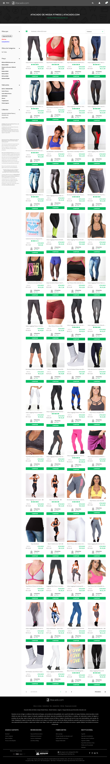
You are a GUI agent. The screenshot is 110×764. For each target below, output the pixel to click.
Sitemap (83, 747)
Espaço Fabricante (60, 740)
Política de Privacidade (87, 745)
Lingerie (60, 710)
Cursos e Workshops (36, 738)
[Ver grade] (27, 31)
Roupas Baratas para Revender (71, 710)
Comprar (35, 76)
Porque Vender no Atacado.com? (64, 736)
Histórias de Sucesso (36, 736)
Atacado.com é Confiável (87, 738)
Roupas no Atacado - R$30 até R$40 (9, 68)
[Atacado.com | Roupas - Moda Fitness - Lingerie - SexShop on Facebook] (90, 753)
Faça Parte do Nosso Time (87, 743)
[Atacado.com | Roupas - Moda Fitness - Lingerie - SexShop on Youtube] (95, 753)
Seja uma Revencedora (36, 734)
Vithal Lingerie (5, 103)
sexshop (7, 148)
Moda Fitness (44, 710)
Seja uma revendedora (87, 736)
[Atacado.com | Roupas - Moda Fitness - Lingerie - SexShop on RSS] (98, 753)
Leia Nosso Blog (35, 740)
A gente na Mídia (85, 740)
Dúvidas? (7, 734)
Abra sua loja (59, 734)
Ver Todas (4, 52)
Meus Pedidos (8, 738)
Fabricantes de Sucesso (62, 738)
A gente (83, 734)
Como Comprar (9, 736)
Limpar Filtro (5, 117)
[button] (34, 64)
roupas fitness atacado (13, 163)
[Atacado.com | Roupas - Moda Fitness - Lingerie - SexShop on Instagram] (93, 753)
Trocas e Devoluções (10, 740)
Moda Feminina (53, 710)
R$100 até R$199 (5, 78)
